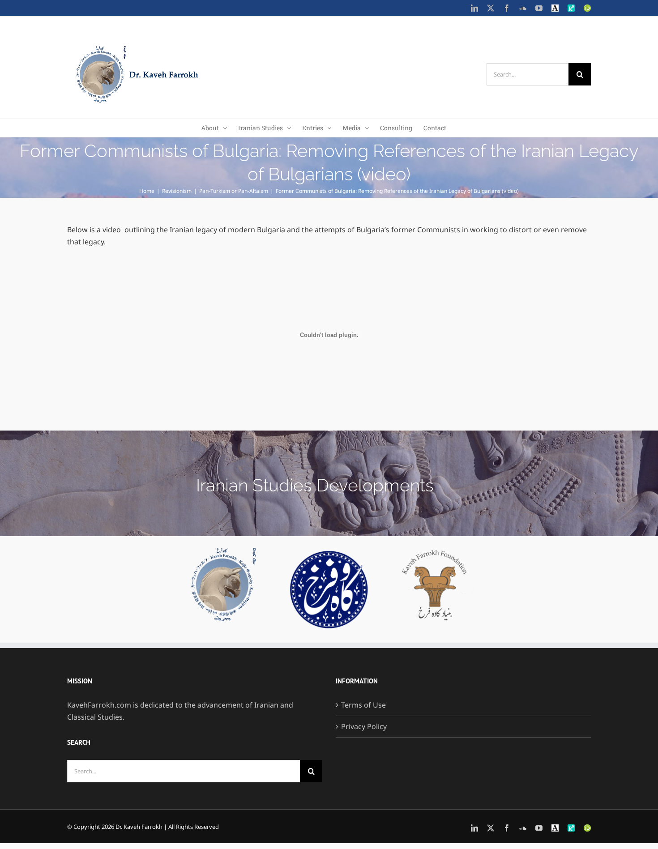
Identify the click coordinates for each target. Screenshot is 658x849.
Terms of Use (363, 705)
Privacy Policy (364, 726)
